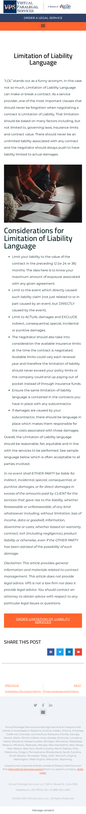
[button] (43, 25)
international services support (26, 769)
